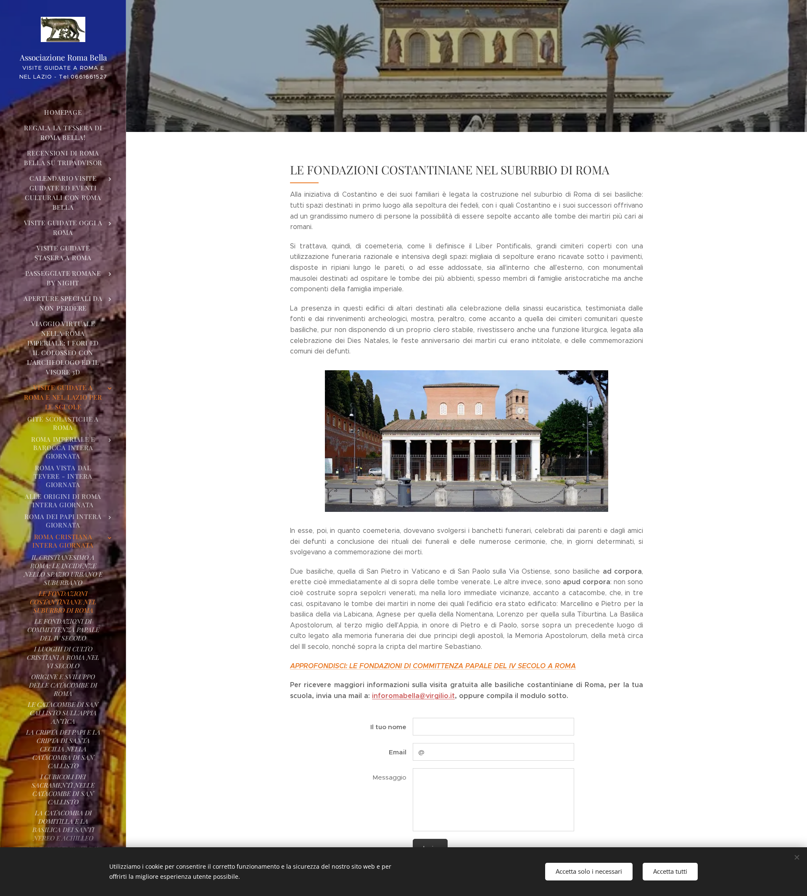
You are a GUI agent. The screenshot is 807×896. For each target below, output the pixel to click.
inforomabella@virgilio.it (413, 695)
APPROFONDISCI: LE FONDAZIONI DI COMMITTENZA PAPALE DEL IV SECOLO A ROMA (433, 665)
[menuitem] (63, 112)
